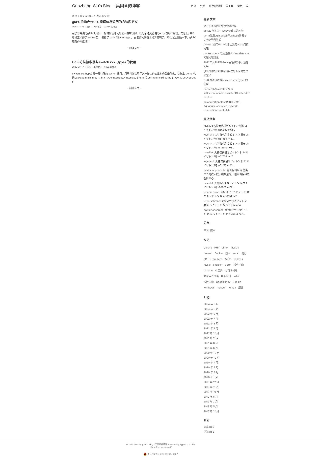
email (236, 253)
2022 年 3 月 (211, 323)
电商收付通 (231, 270)
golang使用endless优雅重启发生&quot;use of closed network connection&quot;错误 (222, 106)
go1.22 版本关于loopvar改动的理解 (224, 30)
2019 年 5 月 (211, 406)
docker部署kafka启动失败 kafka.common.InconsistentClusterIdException (227, 93)
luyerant (208, 134)
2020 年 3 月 (211, 372)
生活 (206, 230)
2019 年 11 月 (211, 387)
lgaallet (208, 125)
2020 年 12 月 (211, 352)
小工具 (219, 270)
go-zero (217, 259)
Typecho (184, 444)
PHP (217, 247)
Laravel (208, 253)
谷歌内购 (209, 281)
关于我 (229, 5)
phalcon (217, 264)
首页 (193, 5)
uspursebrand (212, 201)
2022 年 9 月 (211, 313)
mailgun (221, 287)
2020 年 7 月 (211, 362)
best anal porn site (215, 170)
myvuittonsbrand (214, 209)
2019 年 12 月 (211, 382)
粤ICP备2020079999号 (161, 447)
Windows (209, 287)
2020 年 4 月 (211, 367)
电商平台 (226, 276)
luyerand (209, 161)
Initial (193, 444)
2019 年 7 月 (211, 401)
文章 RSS (209, 426)
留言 (239, 5)
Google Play (223, 281)
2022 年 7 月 (211, 318)
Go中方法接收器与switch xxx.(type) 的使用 (104, 62)
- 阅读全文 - (134, 48)
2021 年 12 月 (211, 333)
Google (237, 281)
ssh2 (236, 276)
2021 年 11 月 (211, 338)
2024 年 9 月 (211, 304)
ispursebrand (211, 192)
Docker (218, 253)
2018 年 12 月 (211, 411)
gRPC (207, 259)
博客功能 (239, 264)
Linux (225, 247)
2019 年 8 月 (211, 396)
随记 (244, 253)
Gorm (228, 264)
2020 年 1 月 (211, 377)
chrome (208, 270)
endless (238, 259)
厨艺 (240, 287)
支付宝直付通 (211, 276)
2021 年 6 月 (211, 348)
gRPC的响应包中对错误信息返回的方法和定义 (105, 22)
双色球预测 (215, 5)
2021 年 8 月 (211, 343)
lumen (232, 287)
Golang (208, 247)
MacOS (235, 247)
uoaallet (208, 152)
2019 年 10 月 (211, 391)
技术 (212, 230)
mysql (207, 264)
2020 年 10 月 (211, 357)
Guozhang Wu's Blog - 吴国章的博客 (106, 5)
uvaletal (208, 183)
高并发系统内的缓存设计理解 (220, 25)
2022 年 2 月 (211, 328)
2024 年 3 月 (211, 309)
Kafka (228, 259)
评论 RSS (209, 431)
